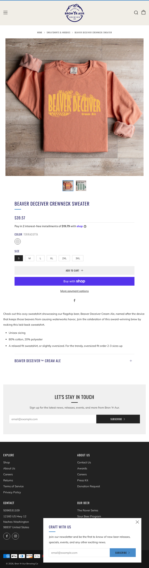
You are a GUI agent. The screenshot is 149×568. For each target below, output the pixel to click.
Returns (8, 480)
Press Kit (82, 480)
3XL (78, 258)
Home (39, 32)
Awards (82, 468)
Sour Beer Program (89, 516)
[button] (68, 185)
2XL (64, 258)
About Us (9, 468)
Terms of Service (13, 486)
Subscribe (116, 419)
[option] (74, 107)
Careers (8, 474)
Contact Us (84, 462)
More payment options (74, 291)
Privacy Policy (12, 492)
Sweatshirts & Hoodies (58, 32)
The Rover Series (87, 510)
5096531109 (11, 510)
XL (51, 258)
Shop (6, 462)
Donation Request (88, 486)
